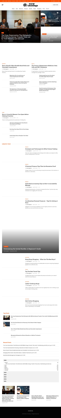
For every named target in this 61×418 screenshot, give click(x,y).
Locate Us (30, 410)
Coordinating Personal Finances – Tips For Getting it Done (41, 202)
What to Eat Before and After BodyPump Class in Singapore (47, 82)
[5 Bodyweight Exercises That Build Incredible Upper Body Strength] (35, 77)
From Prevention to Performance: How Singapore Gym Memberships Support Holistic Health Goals (47, 89)
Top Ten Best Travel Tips (32, 271)
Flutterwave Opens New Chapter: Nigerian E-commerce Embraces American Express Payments (19, 83)
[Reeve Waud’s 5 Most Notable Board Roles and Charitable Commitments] (51, 35)
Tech (28, 1)
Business (9, 1)
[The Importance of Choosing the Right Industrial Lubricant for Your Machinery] (5, 90)
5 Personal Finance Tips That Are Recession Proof (40, 166)
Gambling (6, 246)
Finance (13, 1)
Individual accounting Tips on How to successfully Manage (41, 184)
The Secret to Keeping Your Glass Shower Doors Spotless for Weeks (18, 123)
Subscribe (55, 4)
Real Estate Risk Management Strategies (11, 355)
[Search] (58, 1)
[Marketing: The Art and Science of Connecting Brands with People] (5, 77)
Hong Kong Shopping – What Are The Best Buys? (40, 259)
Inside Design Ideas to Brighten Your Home (19, 135)
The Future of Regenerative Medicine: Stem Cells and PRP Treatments (44, 66)
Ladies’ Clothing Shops (32, 283)
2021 (5, 381)
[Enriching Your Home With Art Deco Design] (5, 131)
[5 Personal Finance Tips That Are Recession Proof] (13, 171)
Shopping (24, 1)
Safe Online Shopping (32, 301)
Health (17, 1)
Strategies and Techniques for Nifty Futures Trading (41, 149)
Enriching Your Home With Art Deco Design (19, 129)
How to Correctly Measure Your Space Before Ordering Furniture (15, 115)
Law (2, 32)
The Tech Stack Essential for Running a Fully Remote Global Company (50, 21)
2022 (5, 379)
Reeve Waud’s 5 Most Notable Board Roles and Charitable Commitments (50, 38)
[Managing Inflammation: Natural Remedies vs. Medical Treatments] (6, 337)
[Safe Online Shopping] (13, 305)
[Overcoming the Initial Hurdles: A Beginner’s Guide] (30, 234)
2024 (5, 374)
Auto (6, 1)
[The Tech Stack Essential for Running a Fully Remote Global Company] (51, 18)
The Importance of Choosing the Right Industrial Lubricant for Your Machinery (18, 89)
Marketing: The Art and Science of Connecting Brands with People (17, 76)
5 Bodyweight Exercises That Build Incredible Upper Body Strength (46, 76)
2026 (5, 360)
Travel (31, 1)
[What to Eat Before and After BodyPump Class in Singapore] (35, 83)
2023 (5, 377)
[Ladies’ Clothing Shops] (13, 288)
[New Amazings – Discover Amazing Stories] (30, 5)
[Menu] (2, 4)
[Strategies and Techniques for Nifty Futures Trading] (13, 153)
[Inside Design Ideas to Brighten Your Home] (5, 137)
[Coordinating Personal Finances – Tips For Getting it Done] (13, 205)
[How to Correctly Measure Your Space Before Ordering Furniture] (15, 103)
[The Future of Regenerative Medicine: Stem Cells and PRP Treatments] (45, 54)
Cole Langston (4, 40)
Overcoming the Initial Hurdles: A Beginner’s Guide (22, 249)
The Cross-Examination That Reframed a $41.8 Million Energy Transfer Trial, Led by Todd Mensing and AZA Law (16, 37)
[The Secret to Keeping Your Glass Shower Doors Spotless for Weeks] (5, 124)
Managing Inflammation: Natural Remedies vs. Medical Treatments (25, 335)
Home (3, 1)
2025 (5, 372)
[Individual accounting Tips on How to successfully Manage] (13, 188)
